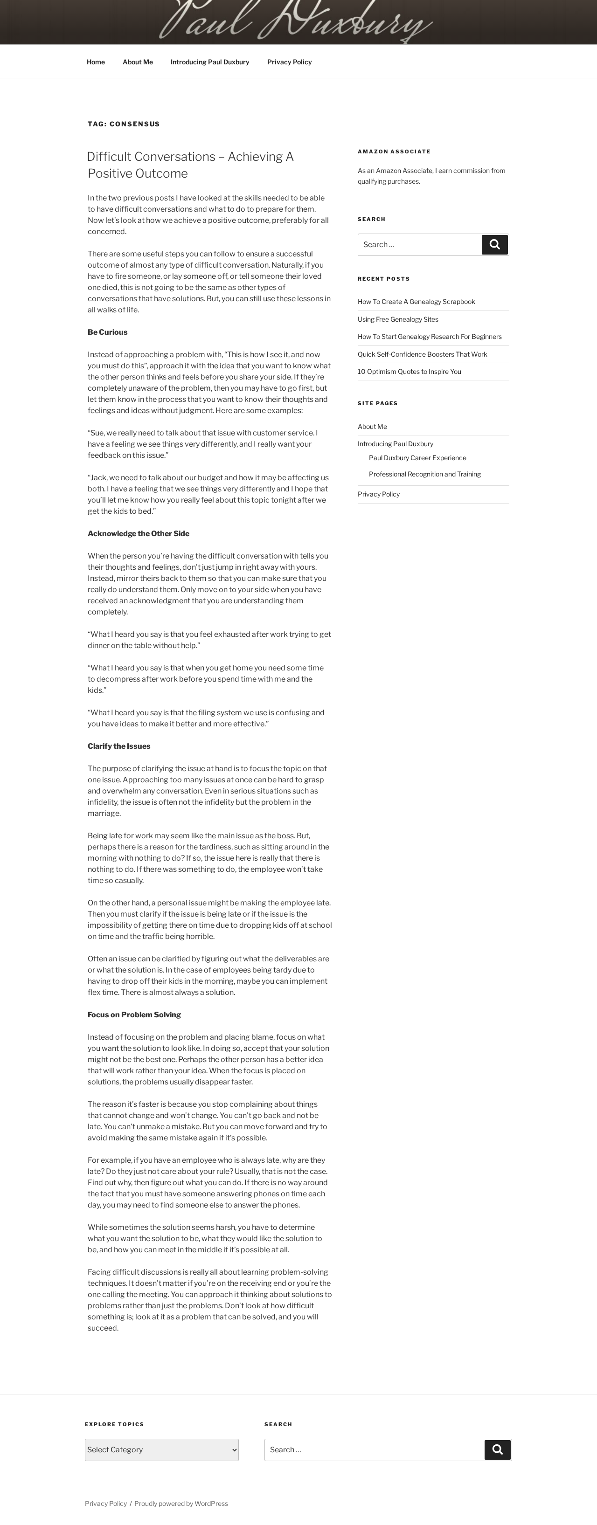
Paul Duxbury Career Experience (417, 458)
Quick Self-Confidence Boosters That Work (422, 354)
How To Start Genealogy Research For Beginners (430, 336)
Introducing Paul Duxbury (210, 62)
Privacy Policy (289, 62)
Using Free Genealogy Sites (398, 319)
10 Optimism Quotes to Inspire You (409, 371)
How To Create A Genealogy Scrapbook (416, 301)
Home (96, 62)
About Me (138, 62)
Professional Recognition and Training (425, 474)
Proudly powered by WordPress (181, 1503)
